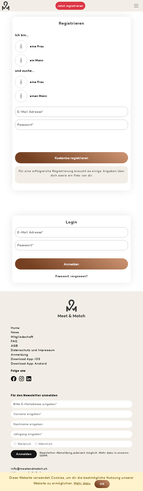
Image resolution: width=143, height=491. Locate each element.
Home (15, 328)
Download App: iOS (25, 359)
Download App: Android (29, 363)
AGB (14, 345)
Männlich (45, 444)
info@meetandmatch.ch (29, 468)
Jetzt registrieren (70, 6)
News (15, 332)
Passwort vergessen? (71, 276)
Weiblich (24, 444)
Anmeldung (19, 354)
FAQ (14, 341)
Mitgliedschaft (22, 337)
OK (102, 484)
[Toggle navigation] (136, 5)
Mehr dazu (82, 483)
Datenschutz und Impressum (33, 350)
